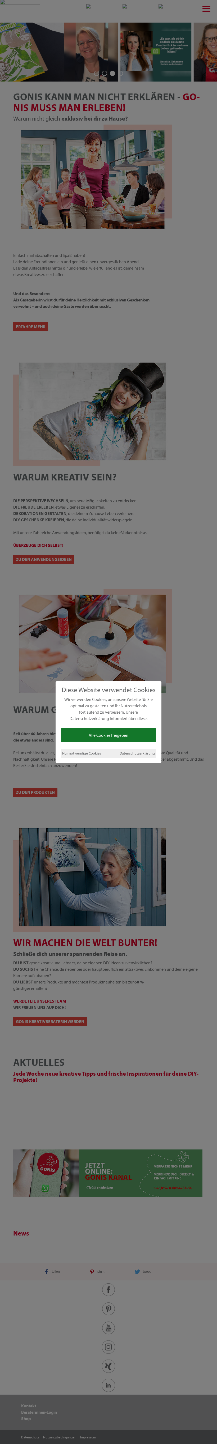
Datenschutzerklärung (137, 753)
